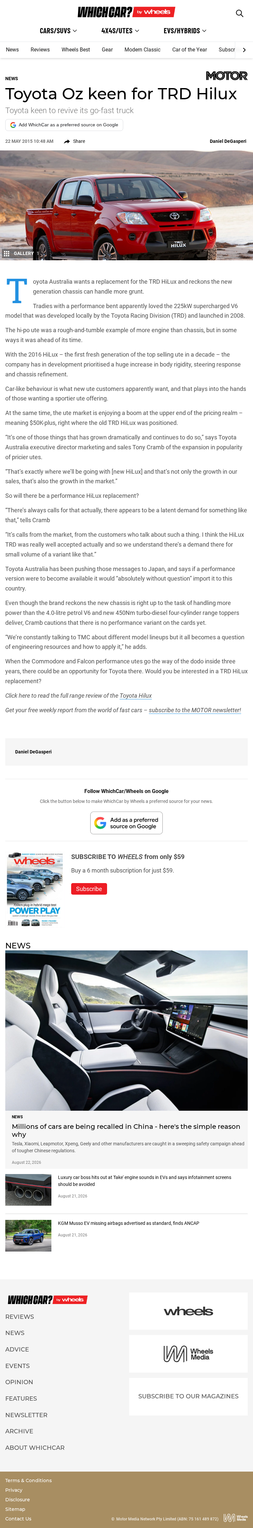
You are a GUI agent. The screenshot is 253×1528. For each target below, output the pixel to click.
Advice (17, 1349)
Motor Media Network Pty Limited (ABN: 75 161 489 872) (167, 1519)
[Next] (244, 50)
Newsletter (26, 1415)
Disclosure (17, 1500)
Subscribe (230, 50)
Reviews (40, 50)
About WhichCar (35, 1447)
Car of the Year (189, 50)
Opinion (19, 1382)
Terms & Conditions (28, 1480)
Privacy (13, 1490)
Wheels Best (76, 50)
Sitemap (15, 1509)
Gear (107, 50)
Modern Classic (142, 50)
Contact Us (18, 1519)
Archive (19, 1431)
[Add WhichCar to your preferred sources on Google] (126, 823)
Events (17, 1366)
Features (21, 1398)
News (12, 50)
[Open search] (239, 13)
